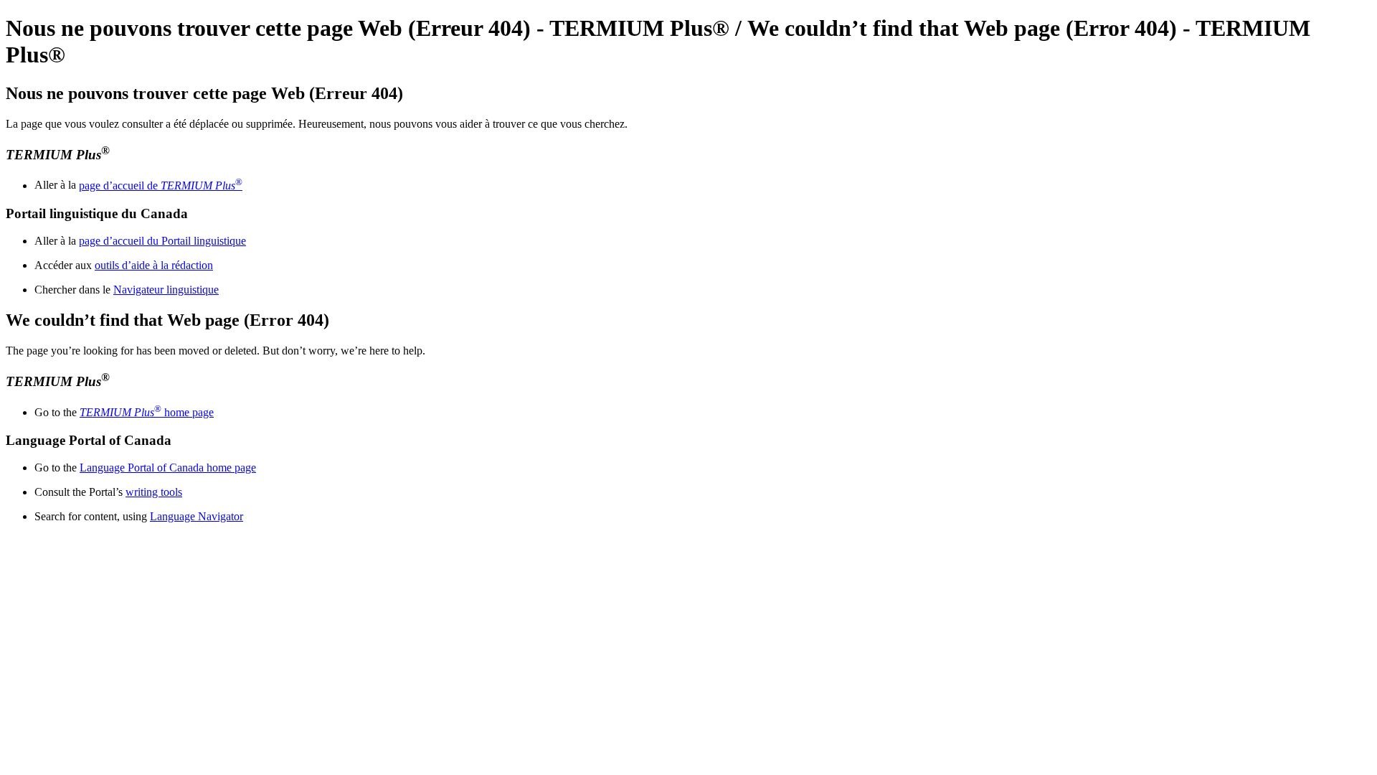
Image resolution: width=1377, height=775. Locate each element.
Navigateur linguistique (166, 289)
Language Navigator (196, 516)
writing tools (154, 492)
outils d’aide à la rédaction (154, 265)
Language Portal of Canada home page (168, 467)
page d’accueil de (160, 185)
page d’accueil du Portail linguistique (162, 241)
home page (147, 412)
